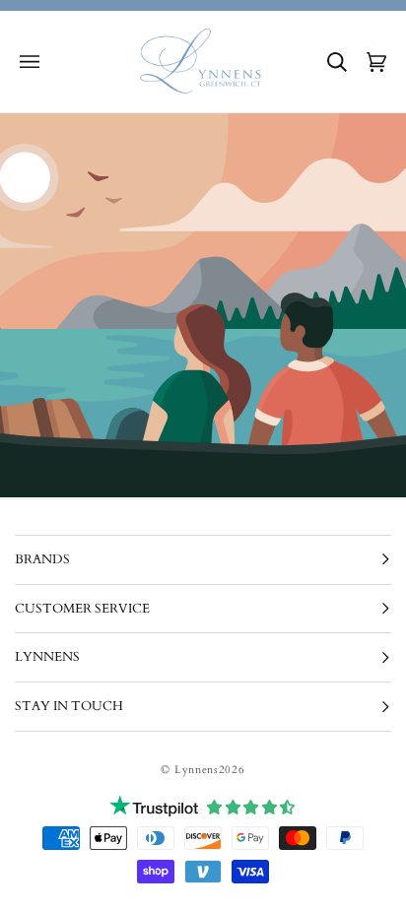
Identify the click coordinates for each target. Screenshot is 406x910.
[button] (29, 62)
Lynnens (196, 769)
